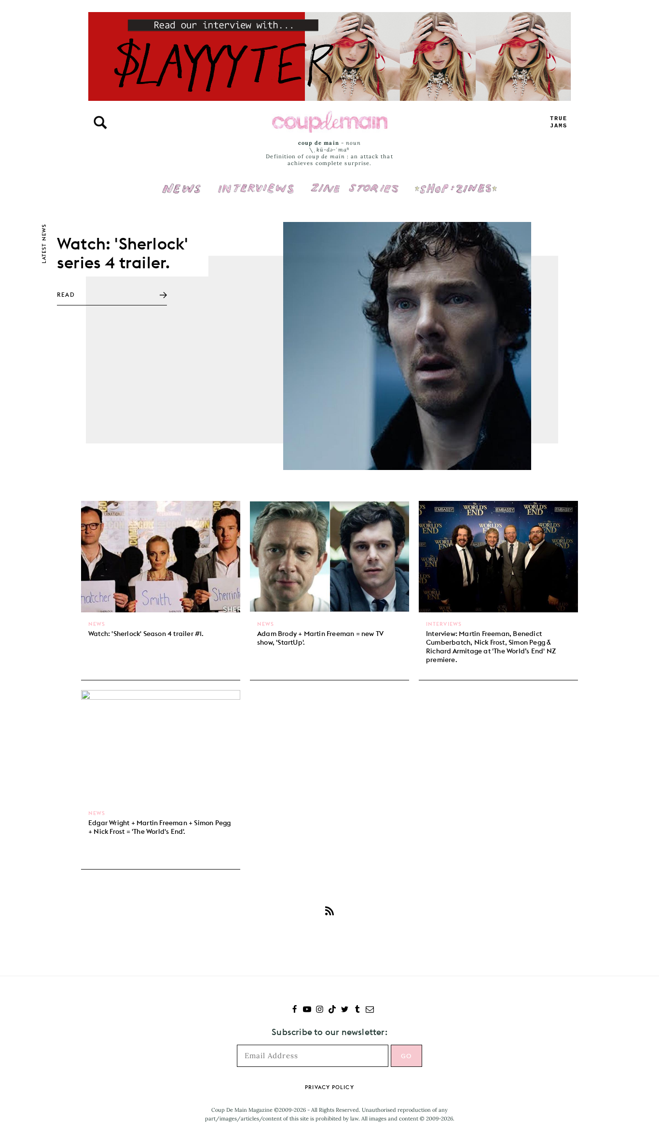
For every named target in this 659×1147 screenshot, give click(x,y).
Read (66, 294)
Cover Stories (354, 182)
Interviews (256, 182)
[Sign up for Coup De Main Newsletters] (370, 1010)
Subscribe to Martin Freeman (329, 910)
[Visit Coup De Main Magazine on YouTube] (307, 1010)
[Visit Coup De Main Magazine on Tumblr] (357, 1010)
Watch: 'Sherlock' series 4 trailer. (122, 253)
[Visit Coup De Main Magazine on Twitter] (345, 1010)
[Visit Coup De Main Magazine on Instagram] (320, 1010)
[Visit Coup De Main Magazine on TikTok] (332, 1010)
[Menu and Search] (100, 123)
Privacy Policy (329, 1087)
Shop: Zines (455, 182)
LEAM (558, 122)
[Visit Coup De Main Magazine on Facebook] (294, 1010)
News (182, 194)
